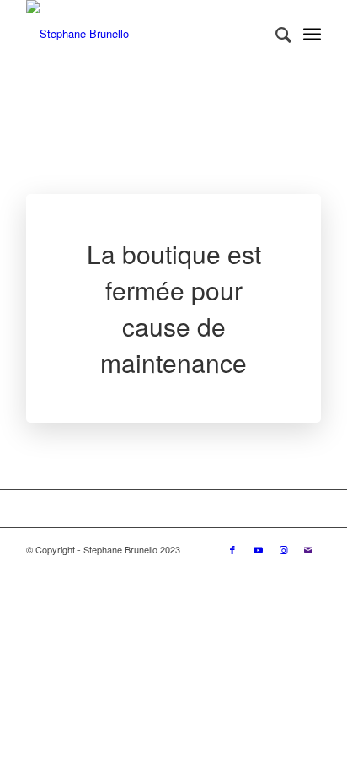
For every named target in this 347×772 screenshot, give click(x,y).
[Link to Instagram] (283, 549)
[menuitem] (275, 33)
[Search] (275, 33)
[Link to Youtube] (257, 549)
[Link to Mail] (308, 549)
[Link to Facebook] (232, 549)
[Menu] (312, 33)
